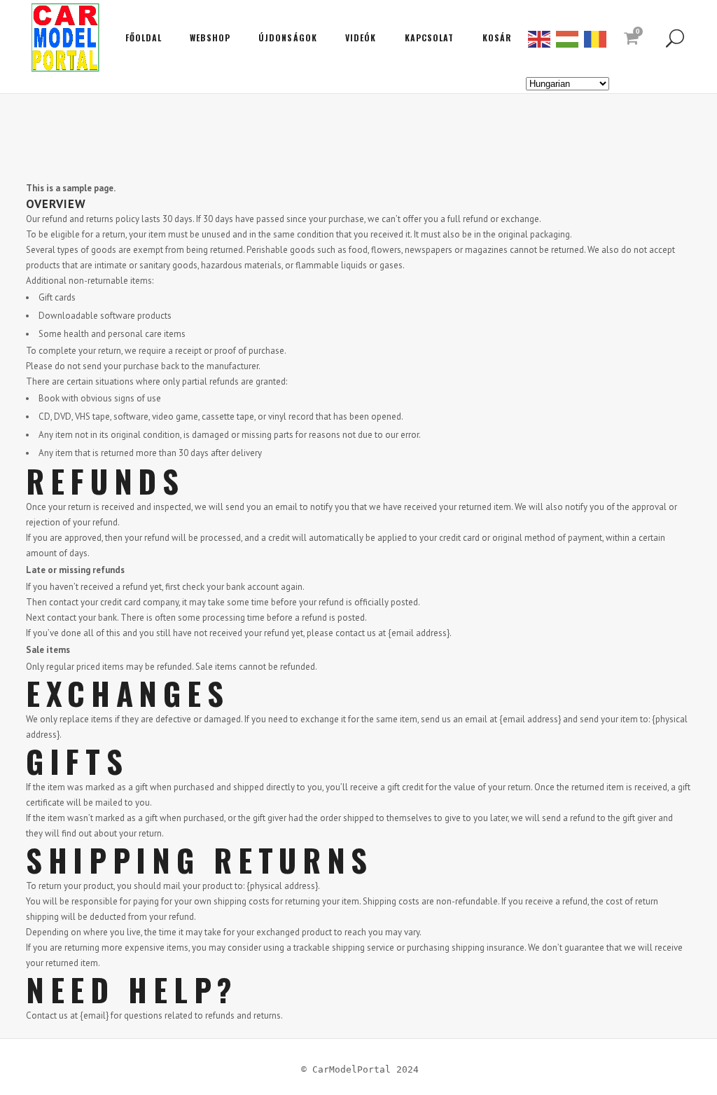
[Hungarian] (568, 37)
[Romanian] (596, 37)
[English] (540, 37)
